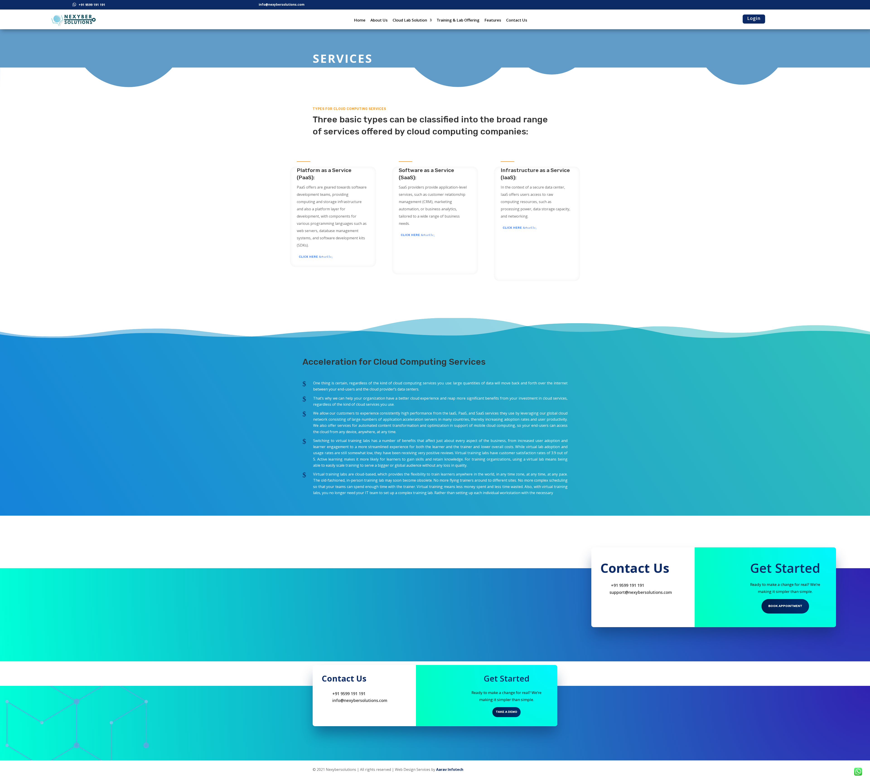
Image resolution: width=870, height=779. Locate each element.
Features (492, 20)
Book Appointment (785, 606)
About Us (379, 20)
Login (754, 18)
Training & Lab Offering (458, 20)
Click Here (308, 256)
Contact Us (516, 20)
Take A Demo (506, 712)
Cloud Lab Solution (410, 20)
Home (359, 20)
